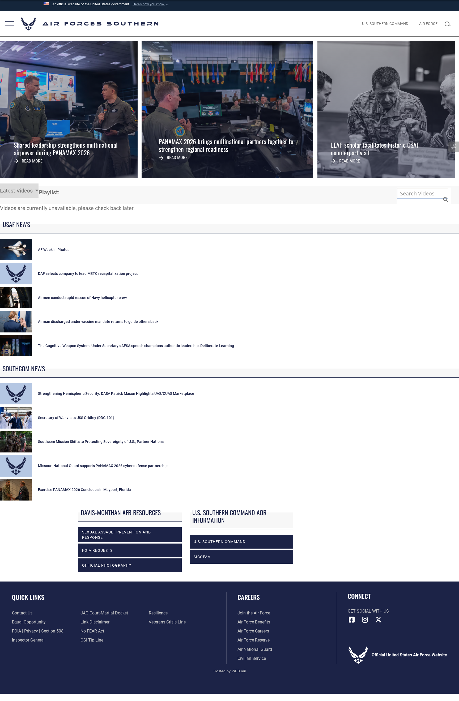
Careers (248, 597)
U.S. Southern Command (219, 542)
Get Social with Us (368, 611)
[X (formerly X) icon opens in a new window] (378, 620)
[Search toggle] (449, 24)
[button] (151, 4)
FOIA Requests (97, 550)
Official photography (106, 565)
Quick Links (28, 597)
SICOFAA (202, 557)
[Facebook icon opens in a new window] (352, 620)
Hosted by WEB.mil (230, 671)
